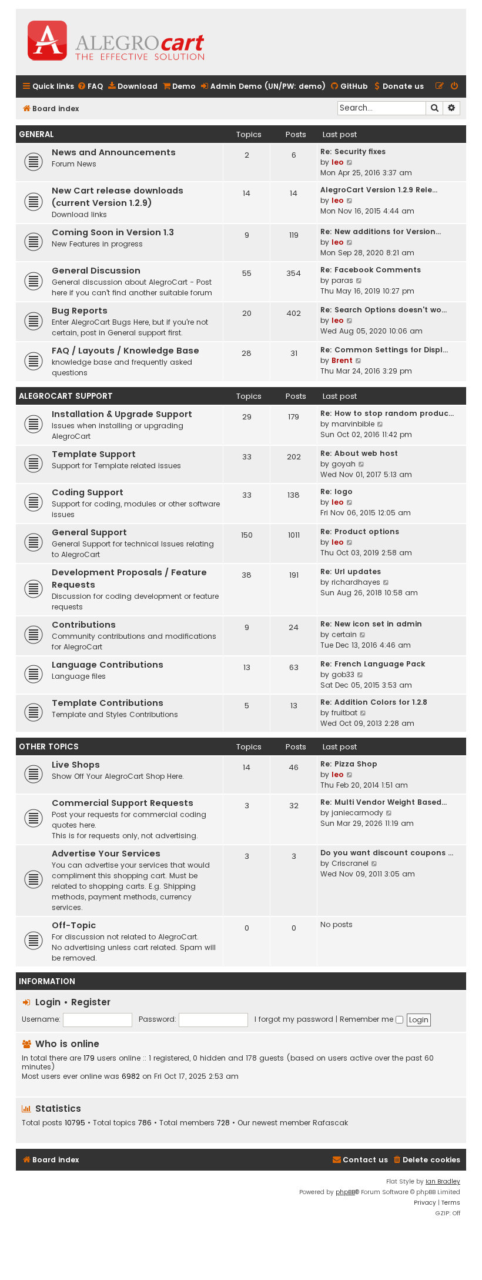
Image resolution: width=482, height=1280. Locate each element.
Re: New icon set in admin (371, 624)
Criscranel (350, 863)
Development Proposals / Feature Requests (129, 578)
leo (338, 162)
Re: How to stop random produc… (387, 413)
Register (91, 1002)
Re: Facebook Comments (370, 270)
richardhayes (356, 582)
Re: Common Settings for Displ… (384, 350)
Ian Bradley (443, 1181)
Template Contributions (107, 703)
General (36, 134)
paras (342, 280)
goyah (344, 464)
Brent (342, 360)
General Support (89, 532)
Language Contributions (107, 665)
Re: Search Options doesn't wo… (383, 310)
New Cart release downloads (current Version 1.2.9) (117, 197)
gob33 (343, 674)
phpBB (345, 1192)
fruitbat (344, 713)
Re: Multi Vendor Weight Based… (383, 802)
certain (344, 634)
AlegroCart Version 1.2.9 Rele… (378, 190)
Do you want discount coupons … (386, 853)
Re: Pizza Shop (348, 764)
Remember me (368, 1019)
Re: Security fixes (353, 151)
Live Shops (76, 765)
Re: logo (336, 491)
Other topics (49, 746)
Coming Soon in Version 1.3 (113, 232)
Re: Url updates (350, 571)
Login (48, 1002)
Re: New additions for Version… (380, 231)
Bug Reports (80, 310)
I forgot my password (294, 1019)
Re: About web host (359, 453)
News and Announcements (114, 152)
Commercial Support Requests (122, 803)
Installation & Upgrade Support (122, 414)
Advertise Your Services (106, 853)
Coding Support (87, 492)
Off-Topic (74, 925)
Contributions (84, 625)
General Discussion (96, 270)
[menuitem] (90, 87)
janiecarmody (357, 813)
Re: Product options (359, 531)
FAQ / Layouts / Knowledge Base (125, 350)
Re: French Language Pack (372, 664)
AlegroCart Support (66, 396)
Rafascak (330, 1123)
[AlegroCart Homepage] (116, 42)
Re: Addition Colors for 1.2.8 (373, 702)
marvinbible (353, 424)
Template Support (94, 454)
